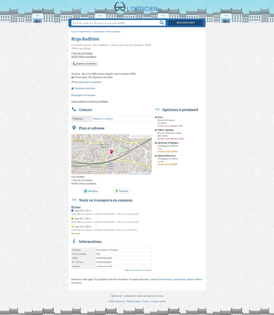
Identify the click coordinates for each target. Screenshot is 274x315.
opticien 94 (179, 279)
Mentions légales (134, 301)
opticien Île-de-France (162, 279)
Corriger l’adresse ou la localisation (139, 173)
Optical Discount (167, 156)
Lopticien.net (137, 10)
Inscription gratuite (158, 301)
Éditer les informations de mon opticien (138, 270)
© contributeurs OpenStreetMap (140, 136)
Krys (160, 117)
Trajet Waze (93, 191)
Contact (146, 301)
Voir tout (75, 233)
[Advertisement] (179, 233)
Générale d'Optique (168, 143)
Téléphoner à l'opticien (102, 119)
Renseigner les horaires (83, 95)
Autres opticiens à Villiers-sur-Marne (89, 101)
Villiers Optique (166, 130)
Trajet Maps (123, 191)
